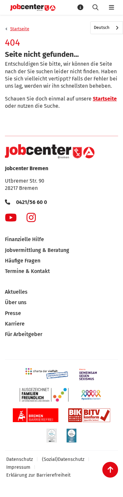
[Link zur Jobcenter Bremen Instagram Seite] (31, 217)
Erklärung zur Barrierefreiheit (38, 475)
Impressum (18, 467)
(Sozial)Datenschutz (63, 459)
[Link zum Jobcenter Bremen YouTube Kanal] (11, 217)
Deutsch (102, 27)
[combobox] (106, 27)
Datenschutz (19, 459)
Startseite (19, 28)
